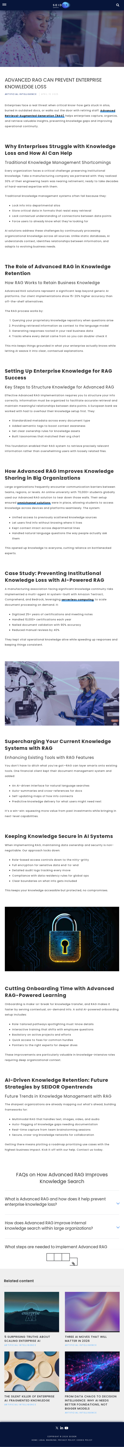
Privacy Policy (66, 1440)
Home (34, 1440)
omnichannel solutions (34, 503)
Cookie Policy (84, 1440)
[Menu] (6, 5)
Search (118, 8)
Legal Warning (48, 1440)
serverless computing (78, 599)
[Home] (61, 5)
